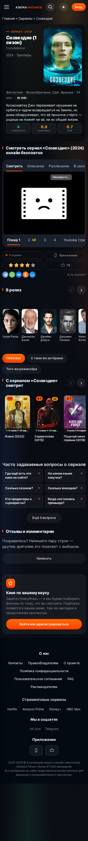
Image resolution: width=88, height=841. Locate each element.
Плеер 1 (13, 240)
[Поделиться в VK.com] (19, 274)
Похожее (13, 358)
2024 (9, 55)
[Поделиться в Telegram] (5, 274)
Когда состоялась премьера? (61, 501)
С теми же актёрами (47, 358)
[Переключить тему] (63, 7)
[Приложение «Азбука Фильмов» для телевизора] (52, 750)
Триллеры (23, 55)
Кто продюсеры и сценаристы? (18, 501)
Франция (67, 92)
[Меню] (6, 7)
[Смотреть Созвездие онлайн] (63, 57)
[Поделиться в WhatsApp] (12, 274)
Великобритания (38, 92)
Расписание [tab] (59, 166)
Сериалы (25, 18)
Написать (44, 558)
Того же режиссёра (21, 369)
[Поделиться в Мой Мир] (32, 274)
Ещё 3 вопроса (44, 518)
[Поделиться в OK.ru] (26, 274)
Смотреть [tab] (14, 166)
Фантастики (14, 92)
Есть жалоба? (76, 274)
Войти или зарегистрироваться (44, 624)
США (55, 92)
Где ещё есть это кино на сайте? (18, 475)
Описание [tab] (35, 166)
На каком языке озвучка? (60, 475)
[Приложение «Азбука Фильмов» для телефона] (36, 750)
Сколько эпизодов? (62, 488)
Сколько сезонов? (19, 488)
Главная (8, 18)
